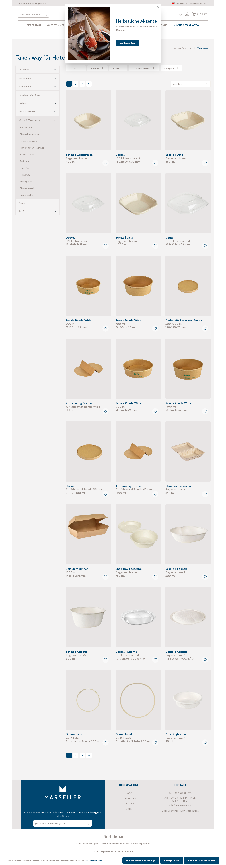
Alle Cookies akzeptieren (202, 860)
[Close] (158, 7)
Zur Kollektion (128, 42)
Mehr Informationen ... (94, 860)
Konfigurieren (171, 860)
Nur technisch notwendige (140, 860)
